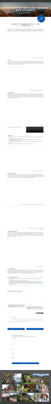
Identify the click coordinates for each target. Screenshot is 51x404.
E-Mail (13, 353)
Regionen (25, 26)
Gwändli (17, 175)
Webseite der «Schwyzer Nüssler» (36, 281)
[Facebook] (36, 313)
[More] (42, 313)
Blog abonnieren (41, 19)
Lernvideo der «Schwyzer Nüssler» (28, 143)
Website (13, 357)
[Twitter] (38, 313)
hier (20, 280)
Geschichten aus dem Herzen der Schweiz (25, 9)
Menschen (21, 26)
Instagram (10, 279)
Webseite (37, 278)
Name (13, 349)
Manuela (14, 317)
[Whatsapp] (41, 313)
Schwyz (29, 26)
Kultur (17, 26)
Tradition (33, 26)
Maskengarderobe (10, 233)
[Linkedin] (39, 313)
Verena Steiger (30, 270)
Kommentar (14, 338)
